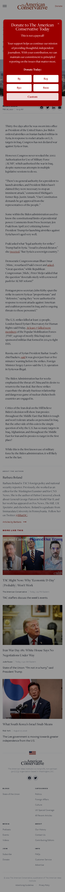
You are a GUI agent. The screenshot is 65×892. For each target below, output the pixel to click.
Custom (33, 96)
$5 (19, 78)
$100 (46, 87)
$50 (19, 87)
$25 (46, 78)
